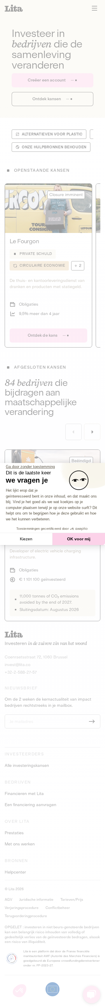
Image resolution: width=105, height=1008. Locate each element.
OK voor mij (78, 539)
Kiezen (26, 539)
